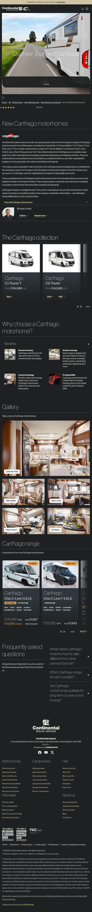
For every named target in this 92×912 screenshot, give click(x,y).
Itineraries (67, 784)
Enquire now (39, 215)
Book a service (8, 810)
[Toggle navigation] (87, 8)
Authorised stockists (71, 806)
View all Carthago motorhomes (18, 202)
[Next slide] (81, 306)
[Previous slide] (77, 306)
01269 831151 (52, 747)
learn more (61, 2)
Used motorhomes (9, 780)
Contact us (67, 817)
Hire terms (67, 787)
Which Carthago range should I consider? (66, 674)
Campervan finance (40, 787)
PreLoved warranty (10, 806)
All (10, 102)
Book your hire (68, 776)
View (8, 296)
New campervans (39, 776)
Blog (64, 814)
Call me (22, 215)
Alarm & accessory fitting (12, 814)
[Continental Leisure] (16, 9)
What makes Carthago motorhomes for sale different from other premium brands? (66, 656)
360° (61, 296)
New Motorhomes (31, 102)
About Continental (70, 802)
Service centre (8, 802)
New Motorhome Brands (51, 102)
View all (39, 107)
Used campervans (39, 780)
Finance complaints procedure (73, 844)
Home (4, 102)
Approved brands (9, 772)
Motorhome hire (69, 768)
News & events (69, 810)
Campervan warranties (41, 784)
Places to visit (68, 780)
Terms (4, 844)
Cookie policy (40, 844)
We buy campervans (40, 791)
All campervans (38, 768)
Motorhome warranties (11, 784)
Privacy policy (26, 844)
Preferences (53, 844)
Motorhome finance (10, 787)
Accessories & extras (10, 817)
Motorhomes (17, 102)
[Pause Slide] (3, 98)
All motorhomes (8, 768)
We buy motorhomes (10, 791)
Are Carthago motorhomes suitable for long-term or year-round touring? (67, 693)
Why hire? (67, 772)
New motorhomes (9, 776)
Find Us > (46, 744)
